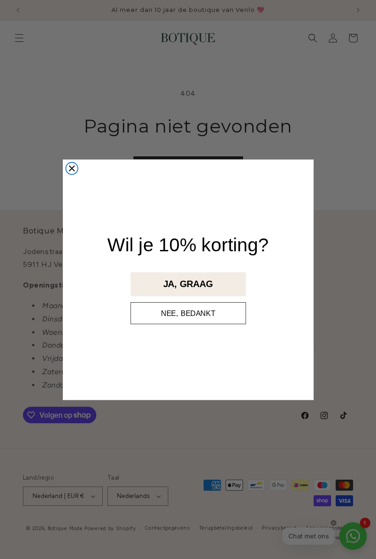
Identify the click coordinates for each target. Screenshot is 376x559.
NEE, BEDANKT (188, 313)
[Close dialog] (71, 168)
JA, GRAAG (188, 284)
